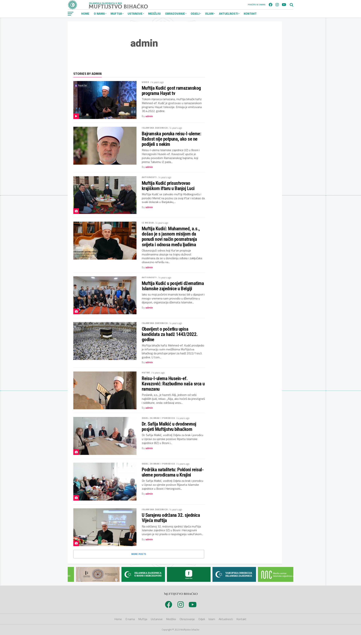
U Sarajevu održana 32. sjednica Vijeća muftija (171, 517)
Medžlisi (154, 13)
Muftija (116, 13)
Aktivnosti (149, 177)
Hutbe (146, 372)
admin (149, 116)
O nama (99, 13)
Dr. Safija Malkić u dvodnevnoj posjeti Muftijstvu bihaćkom (169, 426)
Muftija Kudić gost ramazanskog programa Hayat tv (171, 90)
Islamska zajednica (155, 128)
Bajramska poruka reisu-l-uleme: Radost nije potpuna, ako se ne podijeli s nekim (171, 139)
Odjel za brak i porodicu (158, 418)
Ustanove (135, 13)
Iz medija (148, 222)
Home (85, 13)
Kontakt (250, 13)
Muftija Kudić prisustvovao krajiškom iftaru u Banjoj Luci (168, 185)
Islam (209, 13)
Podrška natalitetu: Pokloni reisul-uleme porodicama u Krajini (173, 472)
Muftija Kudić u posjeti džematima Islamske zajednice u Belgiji (173, 286)
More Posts (138, 554)
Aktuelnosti (228, 13)
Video (145, 82)
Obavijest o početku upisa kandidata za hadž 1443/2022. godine (170, 334)
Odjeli (195, 13)
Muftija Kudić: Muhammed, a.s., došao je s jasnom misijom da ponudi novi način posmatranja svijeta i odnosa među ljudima (171, 236)
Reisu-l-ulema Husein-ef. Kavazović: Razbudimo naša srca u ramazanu (173, 384)
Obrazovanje (175, 13)
